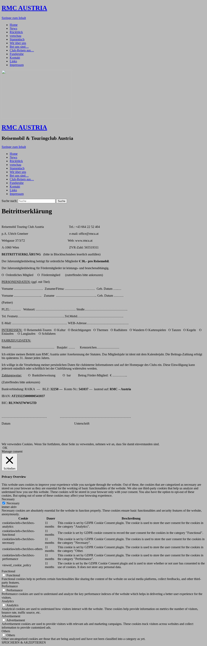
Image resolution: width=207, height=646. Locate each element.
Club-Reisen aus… (22, 50)
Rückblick (16, 32)
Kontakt (15, 57)
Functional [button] (8, 571)
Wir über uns (18, 43)
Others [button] (6, 631)
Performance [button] (10, 586)
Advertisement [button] (11, 616)
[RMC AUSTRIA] (36, 117)
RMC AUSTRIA (24, 8)
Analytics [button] (8, 601)
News (13, 28)
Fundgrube (17, 54)
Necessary (13, 503)
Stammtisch (17, 39)
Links (13, 61)
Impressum (17, 65)
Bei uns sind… (19, 46)
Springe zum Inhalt (14, 18)
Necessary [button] (8, 499)
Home (14, 25)
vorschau (15, 35)
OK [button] (5, 447)
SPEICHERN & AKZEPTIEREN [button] (24, 642)
